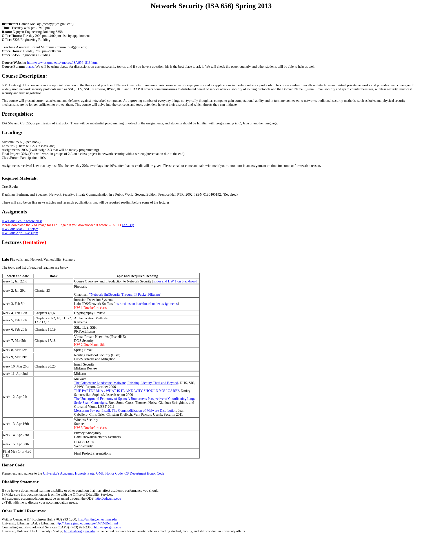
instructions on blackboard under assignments (146, 304)
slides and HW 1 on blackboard (175, 281)
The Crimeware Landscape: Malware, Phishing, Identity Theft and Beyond (126, 383)
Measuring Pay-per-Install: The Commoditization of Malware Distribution (125, 410)
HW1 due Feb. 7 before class (22, 221)
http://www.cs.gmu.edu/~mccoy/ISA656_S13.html (62, 62)
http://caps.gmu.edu (107, 527)
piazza (30, 66)
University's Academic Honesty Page (68, 473)
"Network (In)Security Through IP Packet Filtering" (125, 294)
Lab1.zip (128, 225)
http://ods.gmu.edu (108, 498)
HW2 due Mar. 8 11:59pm (20, 229)
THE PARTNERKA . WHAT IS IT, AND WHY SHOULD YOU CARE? (126, 391)
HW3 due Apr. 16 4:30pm (20, 233)
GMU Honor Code (109, 473)
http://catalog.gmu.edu (79, 531)
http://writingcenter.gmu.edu (97, 519)
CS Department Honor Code (144, 473)
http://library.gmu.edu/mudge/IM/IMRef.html (87, 523)
